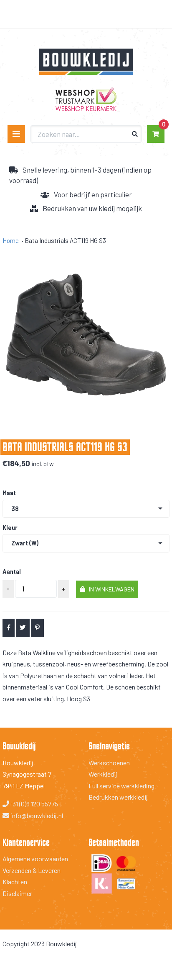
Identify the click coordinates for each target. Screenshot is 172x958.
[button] (107, 590)
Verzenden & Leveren (32, 870)
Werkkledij (103, 774)
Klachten (15, 882)
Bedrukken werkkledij (118, 797)
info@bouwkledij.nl (36, 815)
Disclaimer (17, 893)
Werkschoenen (109, 763)
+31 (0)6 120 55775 (33, 804)
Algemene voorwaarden (35, 858)
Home (11, 240)
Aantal (12, 571)
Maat (9, 493)
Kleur (10, 527)
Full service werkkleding (121, 786)
